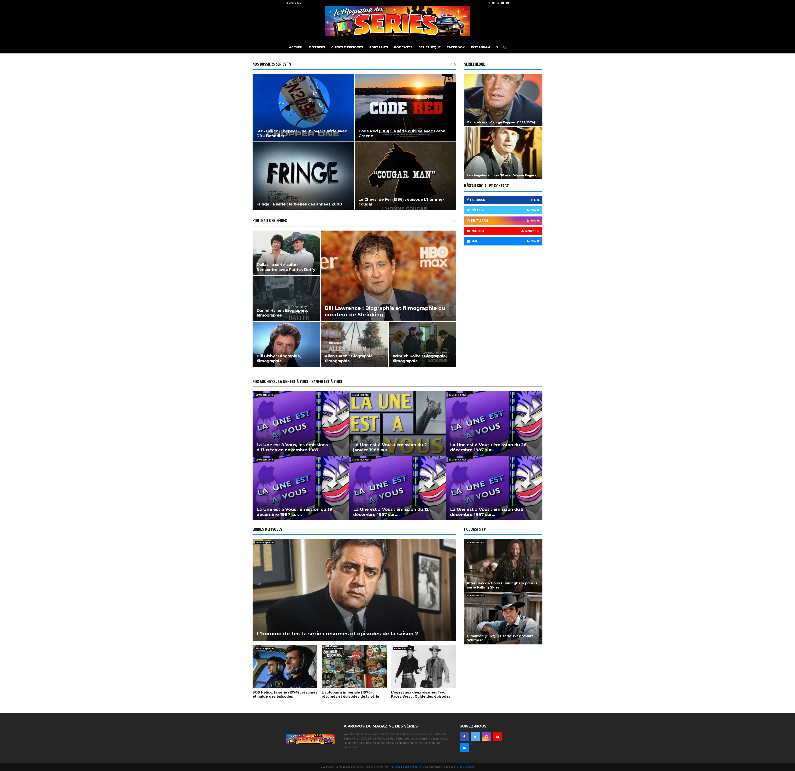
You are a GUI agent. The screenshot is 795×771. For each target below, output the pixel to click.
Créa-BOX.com (465, 766)
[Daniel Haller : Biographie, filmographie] (286, 298)
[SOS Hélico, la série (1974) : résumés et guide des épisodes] (285, 666)
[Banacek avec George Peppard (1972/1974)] (503, 100)
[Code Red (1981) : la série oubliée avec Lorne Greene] (405, 107)
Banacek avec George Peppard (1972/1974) (501, 122)
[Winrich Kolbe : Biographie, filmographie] (422, 344)
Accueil (296, 47)
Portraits (378, 47)
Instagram (480, 47)
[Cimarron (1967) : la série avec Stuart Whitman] (503, 618)
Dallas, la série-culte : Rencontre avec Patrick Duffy (286, 267)
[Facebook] (464, 736)
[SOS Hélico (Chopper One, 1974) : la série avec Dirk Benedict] (303, 107)
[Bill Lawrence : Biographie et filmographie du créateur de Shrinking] (388, 276)
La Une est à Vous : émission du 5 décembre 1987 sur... (487, 512)
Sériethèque (430, 47)
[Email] (464, 747)
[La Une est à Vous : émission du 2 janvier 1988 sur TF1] (397, 423)
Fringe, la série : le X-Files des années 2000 (299, 204)
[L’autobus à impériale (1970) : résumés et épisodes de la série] (354, 666)
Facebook (456, 47)
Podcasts (403, 47)
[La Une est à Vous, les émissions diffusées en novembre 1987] (301, 423)
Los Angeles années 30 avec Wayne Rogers (501, 175)
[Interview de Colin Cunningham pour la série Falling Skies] (503, 565)
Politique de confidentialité (405, 766)
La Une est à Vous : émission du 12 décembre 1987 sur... (391, 512)
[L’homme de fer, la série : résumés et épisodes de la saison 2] (354, 590)
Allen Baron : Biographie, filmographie (349, 358)
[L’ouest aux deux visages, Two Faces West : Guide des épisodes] (423, 666)
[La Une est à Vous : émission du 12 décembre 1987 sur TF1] (397, 488)
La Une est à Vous (264, 395)
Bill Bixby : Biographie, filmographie (279, 358)
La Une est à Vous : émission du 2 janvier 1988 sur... (390, 447)
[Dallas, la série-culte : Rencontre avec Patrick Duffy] (286, 253)
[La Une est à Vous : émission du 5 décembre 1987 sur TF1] (494, 488)
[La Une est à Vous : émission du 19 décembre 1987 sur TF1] (301, 488)
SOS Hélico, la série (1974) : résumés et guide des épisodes (285, 694)
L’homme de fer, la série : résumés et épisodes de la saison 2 (337, 634)
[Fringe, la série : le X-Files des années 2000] (303, 176)
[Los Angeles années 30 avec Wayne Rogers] (503, 153)
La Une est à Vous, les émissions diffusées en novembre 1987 (292, 447)
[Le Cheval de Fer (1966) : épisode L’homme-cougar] (405, 176)
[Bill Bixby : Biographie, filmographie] (286, 344)
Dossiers (317, 47)
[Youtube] (497, 736)
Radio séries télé (475, 542)
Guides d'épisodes (265, 542)
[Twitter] (475, 736)
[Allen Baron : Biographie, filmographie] (354, 344)
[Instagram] (486, 736)
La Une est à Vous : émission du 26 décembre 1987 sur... (488, 447)
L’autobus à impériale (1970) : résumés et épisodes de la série (350, 694)
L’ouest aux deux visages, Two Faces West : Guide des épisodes (420, 694)
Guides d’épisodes (347, 47)
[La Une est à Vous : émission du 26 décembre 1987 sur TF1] (494, 423)
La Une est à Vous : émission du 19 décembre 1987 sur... (294, 512)
